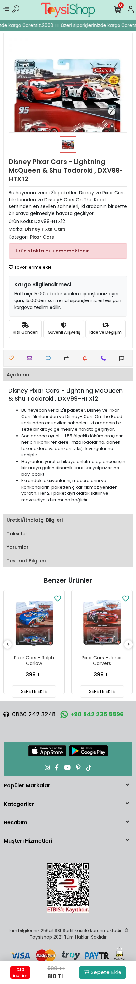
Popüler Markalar (27, 785)
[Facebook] (57, 767)
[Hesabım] (131, 10)
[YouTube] (67, 767)
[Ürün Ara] (15, 10)
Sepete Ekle (105, 972)
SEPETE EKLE (34, 691)
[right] (128, 644)
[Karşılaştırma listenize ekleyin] (68, 358)
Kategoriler (19, 804)
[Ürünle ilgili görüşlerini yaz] (49, 358)
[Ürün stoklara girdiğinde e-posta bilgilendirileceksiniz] (86, 358)
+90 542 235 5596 (97, 714)
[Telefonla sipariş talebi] (105, 358)
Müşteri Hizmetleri (28, 841)
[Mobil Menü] (6, 10)
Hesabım (15, 822)
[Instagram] (47, 767)
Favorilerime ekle (33, 267)
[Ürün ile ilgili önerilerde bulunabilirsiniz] (123, 358)
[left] (7, 644)
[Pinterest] (78, 767)
